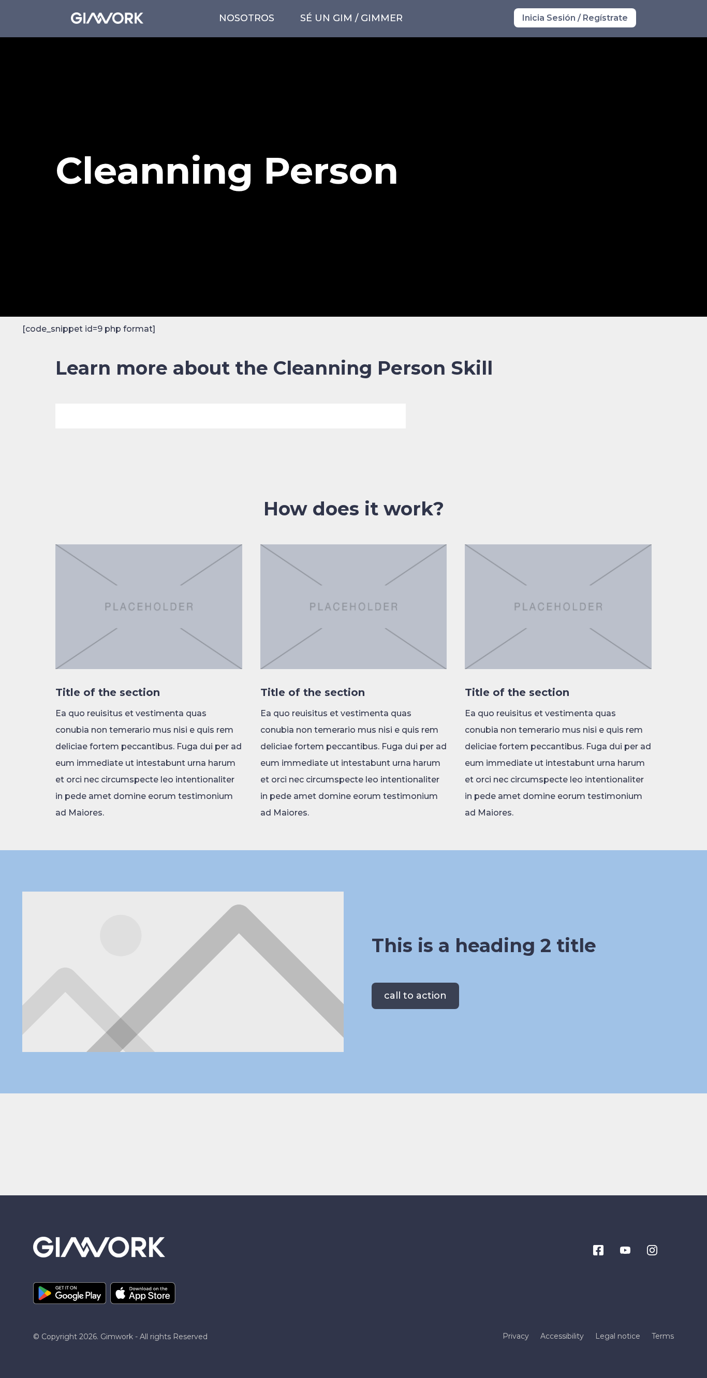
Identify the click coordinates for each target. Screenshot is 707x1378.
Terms (663, 1336)
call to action (415, 995)
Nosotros (246, 18)
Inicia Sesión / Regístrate (575, 18)
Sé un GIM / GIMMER (351, 18)
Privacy (516, 1336)
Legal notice (617, 1336)
